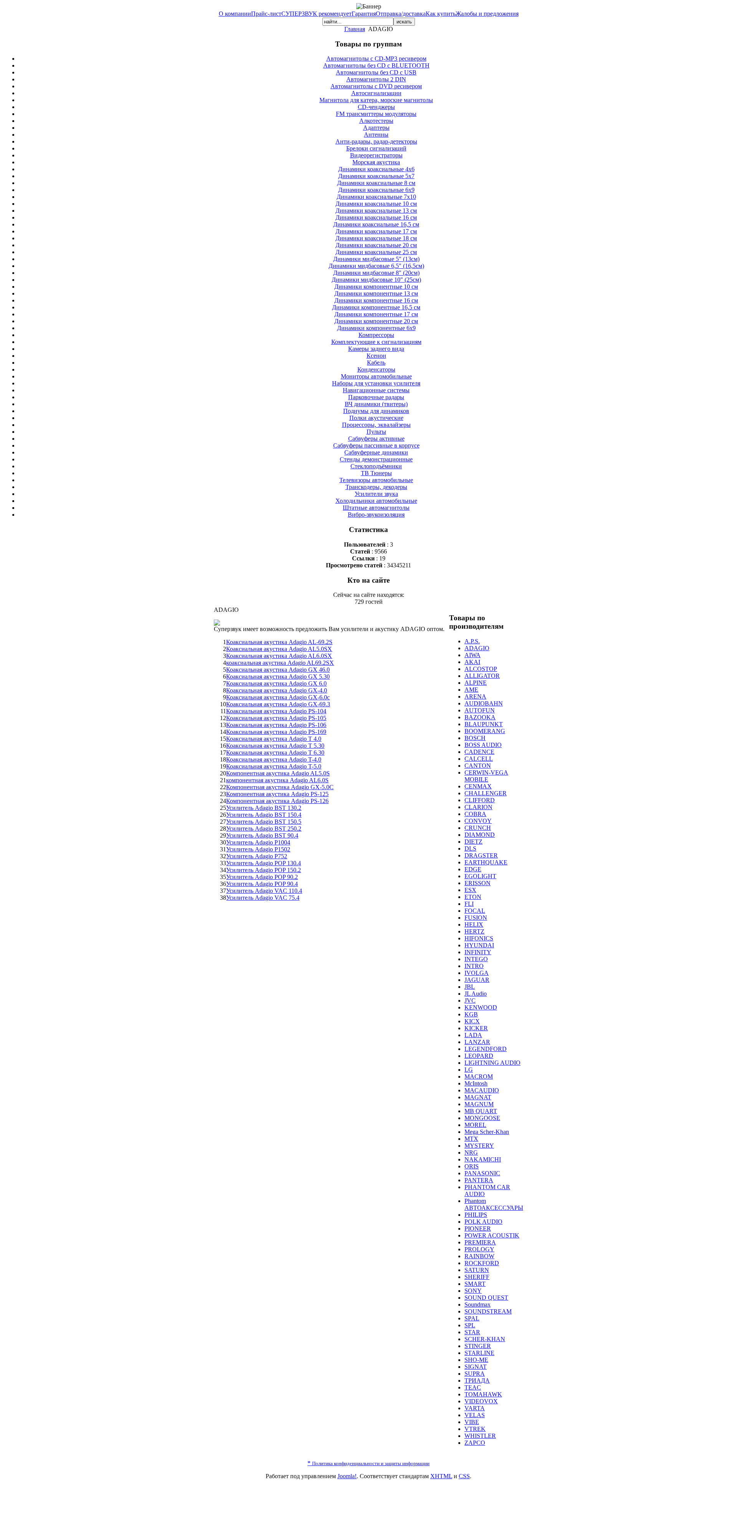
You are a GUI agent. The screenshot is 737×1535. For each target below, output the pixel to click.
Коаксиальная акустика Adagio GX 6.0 (276, 683)
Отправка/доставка (401, 13)
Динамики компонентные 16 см (376, 300)
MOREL (475, 1125)
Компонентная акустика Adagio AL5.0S (278, 773)
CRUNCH (477, 828)
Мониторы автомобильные (376, 376)
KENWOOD (480, 1007)
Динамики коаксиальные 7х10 (376, 196)
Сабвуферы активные (376, 438)
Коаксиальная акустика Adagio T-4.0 (273, 759)
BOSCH (475, 738)
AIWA (472, 655)
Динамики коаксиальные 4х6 (376, 169)
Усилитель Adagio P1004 (258, 842)
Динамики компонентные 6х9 (376, 328)
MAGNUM (479, 1104)
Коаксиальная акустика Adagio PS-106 (276, 725)
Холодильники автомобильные (376, 500)
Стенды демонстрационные (376, 459)
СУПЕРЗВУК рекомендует (316, 13)
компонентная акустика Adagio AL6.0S (277, 780)
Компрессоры (376, 335)
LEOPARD (478, 1056)
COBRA (475, 814)
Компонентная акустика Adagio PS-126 (277, 801)
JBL (469, 986)
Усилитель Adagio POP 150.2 (263, 870)
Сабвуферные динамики (376, 452)
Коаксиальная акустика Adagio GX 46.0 (278, 669)
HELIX (473, 924)
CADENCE (479, 751)
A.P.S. (472, 641)
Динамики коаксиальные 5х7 (376, 176)
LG (468, 1069)
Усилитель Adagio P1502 (258, 849)
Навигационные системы (376, 390)
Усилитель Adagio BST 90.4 (262, 835)
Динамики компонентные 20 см (376, 321)
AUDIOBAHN (483, 703)
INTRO (474, 966)
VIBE (471, 1422)
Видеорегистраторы (376, 155)
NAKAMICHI (482, 1159)
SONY (473, 1290)
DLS (470, 848)
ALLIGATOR (482, 675)
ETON (472, 897)
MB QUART (480, 1111)
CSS (464, 1476)
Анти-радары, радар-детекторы (376, 141)
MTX (471, 1138)
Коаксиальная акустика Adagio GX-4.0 (276, 690)
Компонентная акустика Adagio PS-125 (277, 794)
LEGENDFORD (485, 1049)
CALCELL (478, 758)
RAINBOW (479, 1256)
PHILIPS (475, 1214)
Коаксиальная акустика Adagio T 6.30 (275, 752)
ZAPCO (474, 1442)
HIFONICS (478, 938)
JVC (470, 1000)
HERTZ (474, 931)
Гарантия (364, 13)
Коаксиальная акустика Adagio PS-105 (276, 718)
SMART (475, 1284)
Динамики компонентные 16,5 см (376, 307)
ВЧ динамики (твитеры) (376, 404)
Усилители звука (376, 494)
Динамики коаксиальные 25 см (376, 252)
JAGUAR (476, 980)
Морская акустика (376, 162)
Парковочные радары (376, 397)
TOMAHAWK (483, 1394)
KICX (472, 1021)
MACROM (478, 1076)
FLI (469, 904)
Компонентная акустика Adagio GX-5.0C (280, 787)
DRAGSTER (481, 855)
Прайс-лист (266, 13)
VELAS (474, 1415)
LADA (473, 1035)
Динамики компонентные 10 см (376, 286)
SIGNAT (475, 1366)
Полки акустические (376, 418)
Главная (354, 29)
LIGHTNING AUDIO (492, 1062)
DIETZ (473, 841)
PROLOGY (479, 1249)
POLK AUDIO (483, 1221)
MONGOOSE (482, 1118)
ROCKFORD (481, 1263)
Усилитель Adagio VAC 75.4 (262, 897)
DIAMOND (479, 834)
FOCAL (474, 910)
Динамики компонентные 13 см (376, 293)
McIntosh (475, 1083)
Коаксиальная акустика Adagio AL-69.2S (279, 642)
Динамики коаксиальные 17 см (376, 231)
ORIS (471, 1166)
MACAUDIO (481, 1090)
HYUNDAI (479, 945)
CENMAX (478, 786)
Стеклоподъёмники (376, 466)
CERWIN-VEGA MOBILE (486, 776)
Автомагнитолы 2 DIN (376, 79)
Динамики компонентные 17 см (376, 314)
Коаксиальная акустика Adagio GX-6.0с (278, 697)
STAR (472, 1332)
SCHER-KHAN (484, 1339)
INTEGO (476, 959)
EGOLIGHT (480, 876)
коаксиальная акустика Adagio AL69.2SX (280, 662)
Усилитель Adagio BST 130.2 (263, 808)
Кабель (376, 362)
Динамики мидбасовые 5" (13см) (376, 259)
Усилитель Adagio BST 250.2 (263, 828)
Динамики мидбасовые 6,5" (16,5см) (376, 266)
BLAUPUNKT (483, 724)
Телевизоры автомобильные (376, 480)
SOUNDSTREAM (488, 1311)
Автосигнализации (376, 93)
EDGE (472, 869)
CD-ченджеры (376, 107)
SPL (469, 1325)
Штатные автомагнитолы (376, 507)
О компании (235, 13)
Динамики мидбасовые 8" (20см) (376, 272)
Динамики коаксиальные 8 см (376, 183)
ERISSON (477, 883)
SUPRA (474, 1373)
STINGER (477, 1346)
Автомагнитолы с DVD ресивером (376, 86)
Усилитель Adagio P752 (256, 856)
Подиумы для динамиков (376, 411)
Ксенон (376, 355)
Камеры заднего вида (376, 348)
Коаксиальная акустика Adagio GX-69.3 (278, 704)
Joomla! (347, 1476)
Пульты (376, 431)
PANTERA (478, 1180)
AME (471, 689)
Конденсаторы (376, 369)
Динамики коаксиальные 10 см (376, 203)
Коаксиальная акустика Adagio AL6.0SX (279, 656)
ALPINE (475, 682)
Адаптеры (376, 127)
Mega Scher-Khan (486, 1132)
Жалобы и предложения (487, 13)
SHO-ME (476, 1360)
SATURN (476, 1270)
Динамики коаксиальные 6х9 (376, 190)
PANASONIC (482, 1173)
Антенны (376, 134)
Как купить (441, 13)
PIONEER (477, 1228)
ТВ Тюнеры (376, 473)
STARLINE (479, 1353)
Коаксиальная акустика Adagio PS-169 (276, 732)
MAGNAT (477, 1097)
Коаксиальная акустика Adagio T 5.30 (275, 745)
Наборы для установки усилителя (376, 383)
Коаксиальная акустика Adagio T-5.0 (273, 766)
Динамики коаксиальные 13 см (376, 210)
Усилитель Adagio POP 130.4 (263, 863)
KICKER (476, 1028)
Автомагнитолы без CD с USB (376, 72)
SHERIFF (476, 1277)
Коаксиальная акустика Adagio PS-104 (276, 711)
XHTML (441, 1476)
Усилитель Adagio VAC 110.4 (264, 890)
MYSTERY (479, 1145)
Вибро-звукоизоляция (376, 514)
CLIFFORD (479, 800)
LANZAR (477, 1042)
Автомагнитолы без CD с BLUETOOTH (376, 65)
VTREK (475, 1429)
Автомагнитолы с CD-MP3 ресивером (376, 58)
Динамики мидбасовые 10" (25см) (376, 279)
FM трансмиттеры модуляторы (376, 114)
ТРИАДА (477, 1380)
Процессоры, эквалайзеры (376, 424)
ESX (470, 890)
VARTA (474, 1408)
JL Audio (475, 993)
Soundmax (477, 1304)
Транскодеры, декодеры (376, 487)
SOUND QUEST (486, 1297)
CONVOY (478, 821)
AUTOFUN (479, 710)
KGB (471, 1014)
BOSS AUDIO (483, 745)
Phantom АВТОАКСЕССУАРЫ (493, 1204)
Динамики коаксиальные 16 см (376, 217)
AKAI (472, 662)
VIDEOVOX (481, 1401)
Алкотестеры (376, 120)
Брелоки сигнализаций (376, 148)
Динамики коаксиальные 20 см (376, 245)
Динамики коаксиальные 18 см (376, 238)
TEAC (472, 1387)
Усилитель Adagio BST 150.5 (263, 821)
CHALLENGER (485, 793)
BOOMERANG (484, 731)
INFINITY (477, 952)
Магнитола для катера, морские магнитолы (376, 100)
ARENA (475, 696)
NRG (471, 1152)
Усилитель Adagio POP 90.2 (262, 877)
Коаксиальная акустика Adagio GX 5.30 (278, 676)
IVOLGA (476, 973)
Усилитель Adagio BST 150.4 (263, 814)
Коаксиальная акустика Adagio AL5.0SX (279, 649)
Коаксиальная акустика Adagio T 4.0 (273, 738)
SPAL (471, 1318)
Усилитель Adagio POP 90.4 (262, 884)
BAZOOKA (480, 717)
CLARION (478, 807)
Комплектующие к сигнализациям (376, 342)
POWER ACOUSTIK (491, 1235)
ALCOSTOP (480, 669)
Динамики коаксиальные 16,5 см (376, 224)
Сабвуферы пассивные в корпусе (376, 445)
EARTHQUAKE (485, 862)
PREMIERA (480, 1242)
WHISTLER (480, 1436)
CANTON (477, 765)
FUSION (475, 917)
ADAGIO (476, 648)
